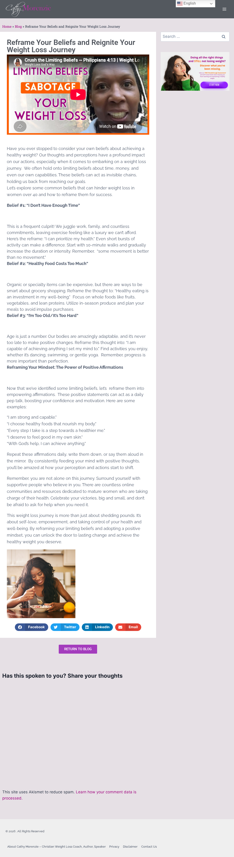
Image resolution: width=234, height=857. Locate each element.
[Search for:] (195, 36)
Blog (18, 26)
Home (6, 26)
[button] (31, 627)
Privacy (114, 846)
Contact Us (149, 846)
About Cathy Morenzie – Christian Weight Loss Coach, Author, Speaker (56, 846)
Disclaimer (130, 846)
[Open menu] (224, 9)
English (189, 3)
